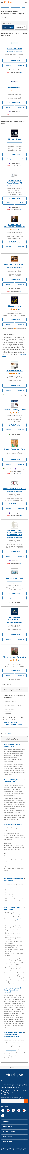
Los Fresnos (6, 722)
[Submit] (26, 1101)
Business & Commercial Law (12, 705)
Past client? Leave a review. (14, 51)
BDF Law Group (14, 139)
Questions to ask (8, 921)
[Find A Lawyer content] (26, 1126)
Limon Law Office (14, 49)
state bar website (11, 1050)
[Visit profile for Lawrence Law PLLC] (14, 572)
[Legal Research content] (26, 1136)
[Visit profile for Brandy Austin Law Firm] (14, 443)
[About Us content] (26, 1121)
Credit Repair (8, 713)
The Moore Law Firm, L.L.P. (14, 657)
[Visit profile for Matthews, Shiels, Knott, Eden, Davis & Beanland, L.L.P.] (14, 524)
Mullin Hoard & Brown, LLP (14, 488)
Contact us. (16, 1087)
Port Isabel (6, 724)
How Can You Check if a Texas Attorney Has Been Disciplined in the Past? (14, 1034)
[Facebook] (2, 1110)
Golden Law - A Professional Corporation (14, 225)
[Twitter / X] (13, 1110)
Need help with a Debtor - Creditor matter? (12, 745)
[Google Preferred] (2, 1115)
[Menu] (2, 2)
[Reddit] (24, 1110)
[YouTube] (8, 1110)
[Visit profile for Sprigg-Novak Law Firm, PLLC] (14, 611)
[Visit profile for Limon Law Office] (14, 43)
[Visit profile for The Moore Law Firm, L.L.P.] (14, 651)
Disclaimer (16, 1149)
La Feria (20, 724)
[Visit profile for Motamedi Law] (14, 300)
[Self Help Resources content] (26, 1131)
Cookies (23, 1149)
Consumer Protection (10, 709)
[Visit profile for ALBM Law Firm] (14, 81)
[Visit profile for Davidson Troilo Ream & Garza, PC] (14, 175)
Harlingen (13, 724)
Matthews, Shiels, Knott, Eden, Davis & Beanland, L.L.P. (14, 532)
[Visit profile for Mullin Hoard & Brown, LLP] (14, 483)
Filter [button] (4, 17)
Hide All (10, 733)
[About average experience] (20, 72)
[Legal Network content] (26, 1141)
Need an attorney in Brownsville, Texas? (11, 781)
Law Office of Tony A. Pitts (14, 410)
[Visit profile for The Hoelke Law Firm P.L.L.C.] (14, 258)
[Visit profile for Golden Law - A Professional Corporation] (14, 219)
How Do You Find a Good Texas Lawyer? (12, 908)
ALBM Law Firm (14, 87)
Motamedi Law (14, 306)
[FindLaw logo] (9, 2)
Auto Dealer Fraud (9, 701)
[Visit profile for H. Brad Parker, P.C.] (14, 365)
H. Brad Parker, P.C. (14, 370)
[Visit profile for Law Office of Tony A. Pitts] (14, 404)
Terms (3, 1149)
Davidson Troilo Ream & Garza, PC (14, 182)
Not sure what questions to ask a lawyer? (13, 879)
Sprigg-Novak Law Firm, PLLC (14, 618)
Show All (3, 733)
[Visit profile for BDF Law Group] (14, 133)
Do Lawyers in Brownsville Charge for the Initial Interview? (13, 990)
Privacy (9, 1149)
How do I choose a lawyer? (13, 824)
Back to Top (15, 1068)
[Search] (26, 2)
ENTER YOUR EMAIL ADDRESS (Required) (12, 1098)
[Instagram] (18, 1110)
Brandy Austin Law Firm (14, 449)
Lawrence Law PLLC (14, 578)
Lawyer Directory (5, 7)
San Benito (14, 722)
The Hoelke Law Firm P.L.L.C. (14, 264)
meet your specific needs (17, 919)
